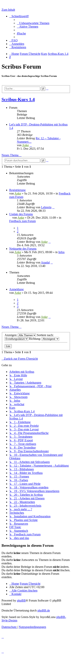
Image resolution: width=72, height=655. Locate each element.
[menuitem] (33, 23)
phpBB (21, 600)
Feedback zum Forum (22, 221)
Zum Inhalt (8, 9)
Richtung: (35, 338)
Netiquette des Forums (22, 248)
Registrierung (17, 190)
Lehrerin (46, 207)
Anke (25, 145)
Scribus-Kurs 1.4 (18, 99)
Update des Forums (21, 214)
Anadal (45, 262)
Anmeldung (16, 289)
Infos (61, 252)
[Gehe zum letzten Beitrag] (53, 207)
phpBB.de (43, 610)
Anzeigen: (11, 335)
